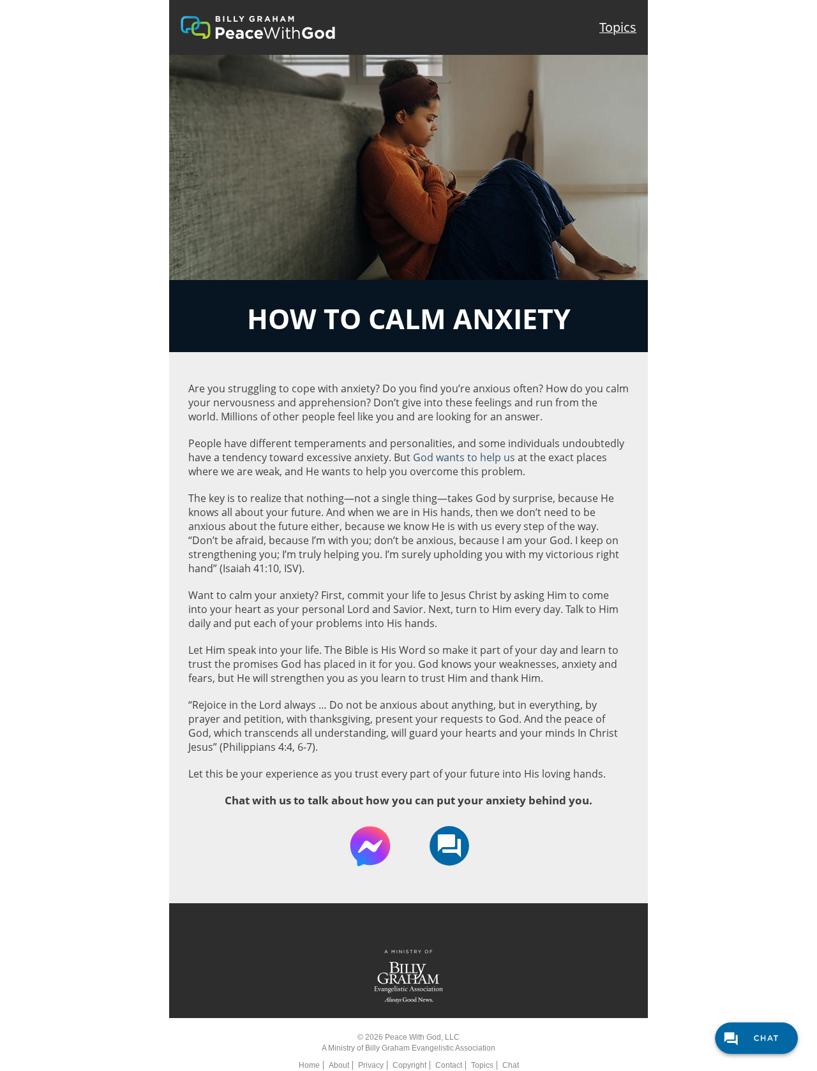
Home (309, 1065)
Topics (617, 27)
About (339, 1065)
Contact (448, 1065)
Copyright (409, 1065)
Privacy (371, 1065)
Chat (510, 1065)
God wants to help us (464, 457)
